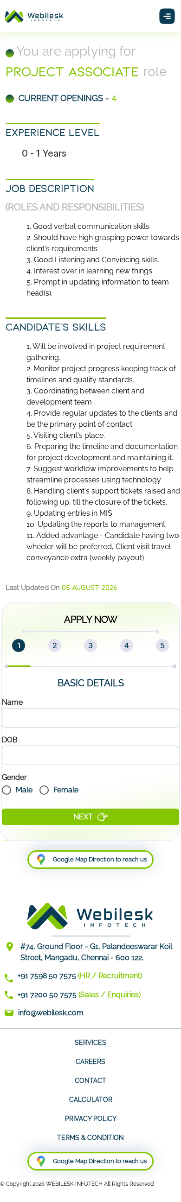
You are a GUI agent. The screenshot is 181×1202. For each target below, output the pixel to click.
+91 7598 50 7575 (47, 975)
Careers (90, 1061)
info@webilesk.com (51, 1012)
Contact (90, 1080)
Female (65, 789)
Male (24, 789)
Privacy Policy (90, 1118)
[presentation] (90, 718)
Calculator (90, 1099)
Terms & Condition (90, 1137)
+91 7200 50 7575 (47, 994)
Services (90, 1042)
